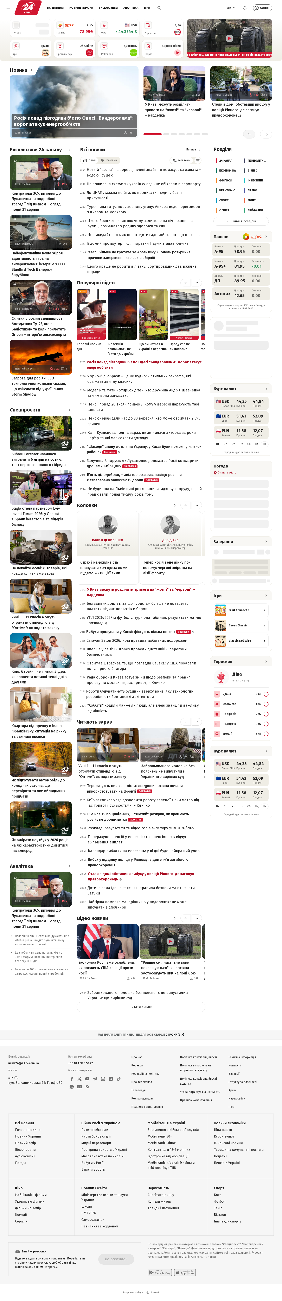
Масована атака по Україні (102, 1156)
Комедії (21, 1215)
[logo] (28, 7)
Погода (20, 1163)
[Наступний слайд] (267, 38)
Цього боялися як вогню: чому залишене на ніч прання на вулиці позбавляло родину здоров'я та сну (140, 223)
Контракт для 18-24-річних (169, 1150)
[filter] (197, 160)
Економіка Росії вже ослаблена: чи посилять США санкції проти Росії (106, 967)
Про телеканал (141, 1082)
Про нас (136, 1057)
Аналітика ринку (161, 1195)
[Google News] (79, 1086)
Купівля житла (159, 1201)
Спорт (219, 1188)
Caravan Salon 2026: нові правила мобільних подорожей (136, 640)
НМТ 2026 (88, 1213)
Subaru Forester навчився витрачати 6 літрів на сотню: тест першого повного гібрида (39, 459)
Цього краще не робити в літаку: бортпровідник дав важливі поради (142, 269)
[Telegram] (95, 1078)
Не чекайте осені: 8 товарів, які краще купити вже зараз (39, 571)
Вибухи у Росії (92, 1163)
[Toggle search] (159, 8)
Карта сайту (237, 1098)
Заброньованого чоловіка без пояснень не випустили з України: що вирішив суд (168, 771)
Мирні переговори (96, 1143)
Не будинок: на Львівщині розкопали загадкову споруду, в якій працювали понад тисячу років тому (144, 491)
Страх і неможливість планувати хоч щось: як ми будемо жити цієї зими (103, 567)
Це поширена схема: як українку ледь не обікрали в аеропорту (144, 184)
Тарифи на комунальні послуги (239, 1150)
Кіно (19, 1188)
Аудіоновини (25, 1156)
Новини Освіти (94, 1188)
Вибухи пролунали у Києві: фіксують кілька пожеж (137, 632)
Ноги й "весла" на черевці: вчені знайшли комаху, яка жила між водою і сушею (144, 172)
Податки (220, 1156)
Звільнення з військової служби (173, 1130)
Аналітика (130, 8)
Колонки (87, 505)
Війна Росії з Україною (100, 1123)
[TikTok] (118, 1078)
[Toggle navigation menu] (8, 8)
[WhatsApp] (71, 1086)
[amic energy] (252, 236)
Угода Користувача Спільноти (200, 1092)
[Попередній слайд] (192, 38)
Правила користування (147, 1107)
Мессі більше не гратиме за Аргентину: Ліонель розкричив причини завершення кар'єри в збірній (139, 255)
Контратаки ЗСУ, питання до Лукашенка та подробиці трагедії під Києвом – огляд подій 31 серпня (36, 201)
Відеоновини (25, 1150)
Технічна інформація (242, 1057)
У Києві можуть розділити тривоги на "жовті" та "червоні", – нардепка (174, 109)
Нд (257, 444)
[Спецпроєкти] (69, 409)
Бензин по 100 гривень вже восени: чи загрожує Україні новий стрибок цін (41, 971)
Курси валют (224, 1136)
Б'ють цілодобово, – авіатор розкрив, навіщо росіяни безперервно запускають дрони (134, 477)
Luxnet (155, 1292)
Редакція (137, 1065)
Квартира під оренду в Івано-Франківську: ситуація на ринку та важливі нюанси (39, 731)
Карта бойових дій (96, 1136)
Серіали (21, 1221)
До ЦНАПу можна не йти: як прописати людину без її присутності (134, 195)
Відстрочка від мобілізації (168, 1156)
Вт (217, 444)
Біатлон (220, 1215)
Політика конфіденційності (198, 1057)
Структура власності (243, 1082)
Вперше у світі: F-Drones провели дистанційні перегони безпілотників (137, 652)
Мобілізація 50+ (160, 1136)
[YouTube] (87, 1078)
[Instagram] (103, 1078)
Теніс (218, 1208)
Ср (225, 444)
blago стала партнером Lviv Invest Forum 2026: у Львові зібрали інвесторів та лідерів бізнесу (37, 516)
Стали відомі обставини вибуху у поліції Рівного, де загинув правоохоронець (241, 109)
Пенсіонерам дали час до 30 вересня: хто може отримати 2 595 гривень (144, 421)
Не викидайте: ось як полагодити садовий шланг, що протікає (144, 235)
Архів (232, 1090)
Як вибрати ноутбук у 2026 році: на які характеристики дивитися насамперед (40, 845)
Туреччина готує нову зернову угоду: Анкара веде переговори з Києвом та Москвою (143, 209)
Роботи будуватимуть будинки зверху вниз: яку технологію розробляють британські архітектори (139, 694)
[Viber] (110, 1078)
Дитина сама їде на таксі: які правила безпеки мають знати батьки (141, 891)
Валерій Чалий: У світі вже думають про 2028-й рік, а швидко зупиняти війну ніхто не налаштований (42, 940)
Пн (265, 444)
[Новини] (31, 70)
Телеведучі (138, 1090)
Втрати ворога (93, 1169)
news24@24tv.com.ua (23, 1063)
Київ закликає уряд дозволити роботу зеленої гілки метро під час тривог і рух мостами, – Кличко (143, 803)
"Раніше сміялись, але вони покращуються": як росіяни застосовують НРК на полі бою (168, 967)
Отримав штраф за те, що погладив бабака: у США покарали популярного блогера (141, 666)
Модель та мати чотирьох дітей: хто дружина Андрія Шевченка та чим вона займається (143, 393)
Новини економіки (230, 1123)
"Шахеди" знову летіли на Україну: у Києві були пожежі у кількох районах (144, 449)
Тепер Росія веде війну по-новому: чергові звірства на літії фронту (167, 567)
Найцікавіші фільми (31, 1195)
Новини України (81, 8)
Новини (18, 70)
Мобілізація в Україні (166, 1123)
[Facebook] (71, 1078)
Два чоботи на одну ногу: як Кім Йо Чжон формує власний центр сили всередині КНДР (38, 957)
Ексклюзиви (108, 8)
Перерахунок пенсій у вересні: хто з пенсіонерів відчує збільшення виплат (137, 839)
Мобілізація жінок (162, 1143)
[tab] (152, 134)
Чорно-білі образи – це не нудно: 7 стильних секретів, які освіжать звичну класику (139, 379)
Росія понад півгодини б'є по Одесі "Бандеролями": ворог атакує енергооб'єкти (74, 121)
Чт (233, 444)
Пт (241, 444)
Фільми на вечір (28, 1208)
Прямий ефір (25, 1143)
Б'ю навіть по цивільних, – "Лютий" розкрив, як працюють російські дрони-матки (138, 817)
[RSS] (87, 1086)
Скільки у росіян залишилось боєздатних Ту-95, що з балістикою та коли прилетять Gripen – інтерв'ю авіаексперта (39, 326)
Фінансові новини (228, 1143)
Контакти (235, 1065)
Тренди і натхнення (163, 1208)
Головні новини (27, 1130)
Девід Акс (170, 540)
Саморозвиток (92, 1220)
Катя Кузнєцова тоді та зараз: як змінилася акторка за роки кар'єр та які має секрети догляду (142, 435)
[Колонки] (174, 505)
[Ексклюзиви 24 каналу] (69, 149)
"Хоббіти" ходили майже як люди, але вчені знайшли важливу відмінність (143, 708)
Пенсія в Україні (227, 1163)
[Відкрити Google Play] (160, 1272)
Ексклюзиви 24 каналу (36, 150)
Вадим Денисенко (107, 540)
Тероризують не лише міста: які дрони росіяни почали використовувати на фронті (135, 788)
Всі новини (55, 8)
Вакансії (234, 1074)
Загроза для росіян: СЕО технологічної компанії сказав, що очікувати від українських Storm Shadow (39, 386)
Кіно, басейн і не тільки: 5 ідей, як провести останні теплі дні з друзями (39, 676)
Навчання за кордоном (99, 1226)
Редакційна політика (145, 1074)
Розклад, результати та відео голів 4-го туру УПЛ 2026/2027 (141, 828)
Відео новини (92, 918)
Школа (86, 1206)
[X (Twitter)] (79, 1078)
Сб (249, 444)
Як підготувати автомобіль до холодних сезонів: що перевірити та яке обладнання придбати (38, 788)
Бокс (217, 1195)
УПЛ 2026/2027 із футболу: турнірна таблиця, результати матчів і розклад (144, 620)
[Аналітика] (69, 866)
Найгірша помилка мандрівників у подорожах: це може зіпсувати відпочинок (137, 905)
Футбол (219, 1201)
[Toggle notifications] (245, 8)
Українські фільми (29, 1201)
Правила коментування (196, 1100)
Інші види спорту (227, 1221)
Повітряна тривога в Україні (104, 1150)
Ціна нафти (223, 1130)
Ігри (147, 8)
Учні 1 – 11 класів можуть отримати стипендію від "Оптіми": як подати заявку (35, 622)
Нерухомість (158, 1188)
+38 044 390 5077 (80, 1063)
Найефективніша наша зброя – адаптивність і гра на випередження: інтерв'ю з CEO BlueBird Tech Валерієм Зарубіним (39, 264)
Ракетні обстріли (94, 1130)
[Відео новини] (174, 918)
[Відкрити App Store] (185, 1272)
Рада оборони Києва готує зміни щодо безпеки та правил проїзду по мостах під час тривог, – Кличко (139, 680)
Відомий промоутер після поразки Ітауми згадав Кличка (137, 243)
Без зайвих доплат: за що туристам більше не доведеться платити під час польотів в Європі (139, 606)
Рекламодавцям (142, 1098)
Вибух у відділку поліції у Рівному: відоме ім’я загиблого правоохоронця (138, 862)
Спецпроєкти (25, 410)
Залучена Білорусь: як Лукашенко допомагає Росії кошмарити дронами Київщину (142, 463)
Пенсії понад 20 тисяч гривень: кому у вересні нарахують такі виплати (143, 407)
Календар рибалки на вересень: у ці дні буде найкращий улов (144, 851)
